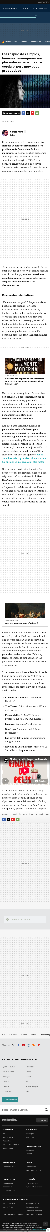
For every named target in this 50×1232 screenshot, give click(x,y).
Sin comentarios (12, 113)
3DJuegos (30, 1133)
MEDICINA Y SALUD (10, 8)
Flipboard (32, 113)
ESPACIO (25, 8)
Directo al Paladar (10, 1166)
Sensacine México (33, 1207)
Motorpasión (31, 1166)
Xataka (5, 1133)
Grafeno (24, 1034)
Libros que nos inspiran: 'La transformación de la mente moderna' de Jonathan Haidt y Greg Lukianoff (24, 381)
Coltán (34, 1034)
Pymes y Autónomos (34, 1186)
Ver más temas (10, 1099)
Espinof (29, 1153)
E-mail (37, 113)
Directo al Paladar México (13, 1214)
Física (28, 1071)
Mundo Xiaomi (8, 1148)
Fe (27, 1081)
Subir (40, 1120)
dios (27, 1091)
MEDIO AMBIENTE (39, 8)
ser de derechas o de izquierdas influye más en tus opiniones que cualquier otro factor (24, 458)
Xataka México (9, 1203)
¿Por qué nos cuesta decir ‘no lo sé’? (21, 623)
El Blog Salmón (32, 1183)
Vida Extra (30, 1137)
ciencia (6, 1086)
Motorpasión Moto (33, 1170)
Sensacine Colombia (34, 1210)
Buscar (46, 1109)
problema (29, 814)
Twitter (28, 113)
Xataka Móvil (8, 1137)
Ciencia (24, 41)
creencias (7, 1091)
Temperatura (35, 41)
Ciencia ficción (11, 41)
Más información (40, 1229)
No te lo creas (8, 1071)
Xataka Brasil (8, 1207)
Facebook (23, 113)
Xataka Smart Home (11, 1144)
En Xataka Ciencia (11, 376)
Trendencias (8, 1183)
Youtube (23, 1045)
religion (6, 1081)
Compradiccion (9, 1190)
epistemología (32, 1086)
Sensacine (30, 1150)
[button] (17, 131)
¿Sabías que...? (9, 1066)
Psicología (16, 814)
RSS (34, 1045)
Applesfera (7, 1141)
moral (40, 814)
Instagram (28, 1045)
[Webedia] (44, 2)
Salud (28, 1076)
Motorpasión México (34, 1214)
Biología (6, 1076)
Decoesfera (7, 1186)
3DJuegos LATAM (32, 1203)
